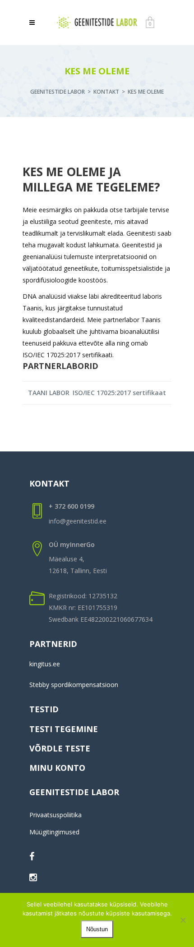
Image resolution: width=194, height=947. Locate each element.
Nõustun (97, 929)
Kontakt (106, 92)
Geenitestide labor (57, 92)
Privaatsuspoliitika (55, 814)
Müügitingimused (54, 832)
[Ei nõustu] (182, 919)
